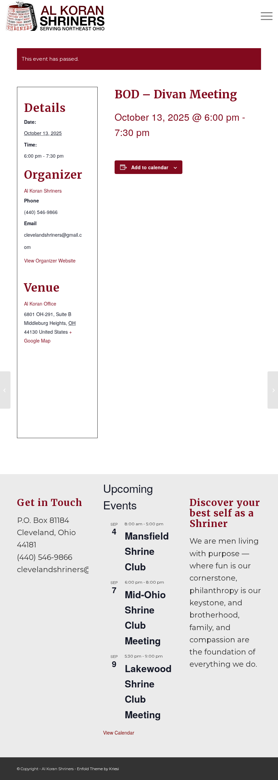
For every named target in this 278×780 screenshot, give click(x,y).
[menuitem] (263, 15)
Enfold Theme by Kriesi (98, 768)
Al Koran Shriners (43, 190)
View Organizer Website (50, 260)
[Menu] (263, 15)
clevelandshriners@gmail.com (74, 569)
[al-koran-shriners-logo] (54, 15)
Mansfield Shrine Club (147, 551)
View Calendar (118, 732)
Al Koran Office (40, 303)
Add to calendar (149, 167)
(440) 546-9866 (44, 557)
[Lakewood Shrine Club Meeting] (5, 390)
